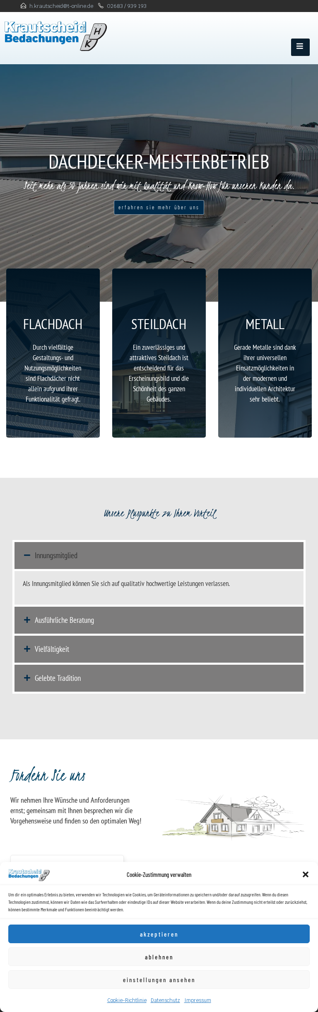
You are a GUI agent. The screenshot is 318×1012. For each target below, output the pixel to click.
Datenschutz (165, 1000)
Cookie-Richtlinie (127, 1000)
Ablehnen (159, 957)
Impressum (197, 1000)
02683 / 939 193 (127, 6)
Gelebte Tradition (58, 678)
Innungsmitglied (56, 555)
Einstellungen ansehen (159, 979)
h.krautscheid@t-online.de (61, 6)
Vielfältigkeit (52, 649)
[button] (305, 874)
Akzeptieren (159, 934)
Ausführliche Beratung (64, 620)
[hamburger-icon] (300, 47)
